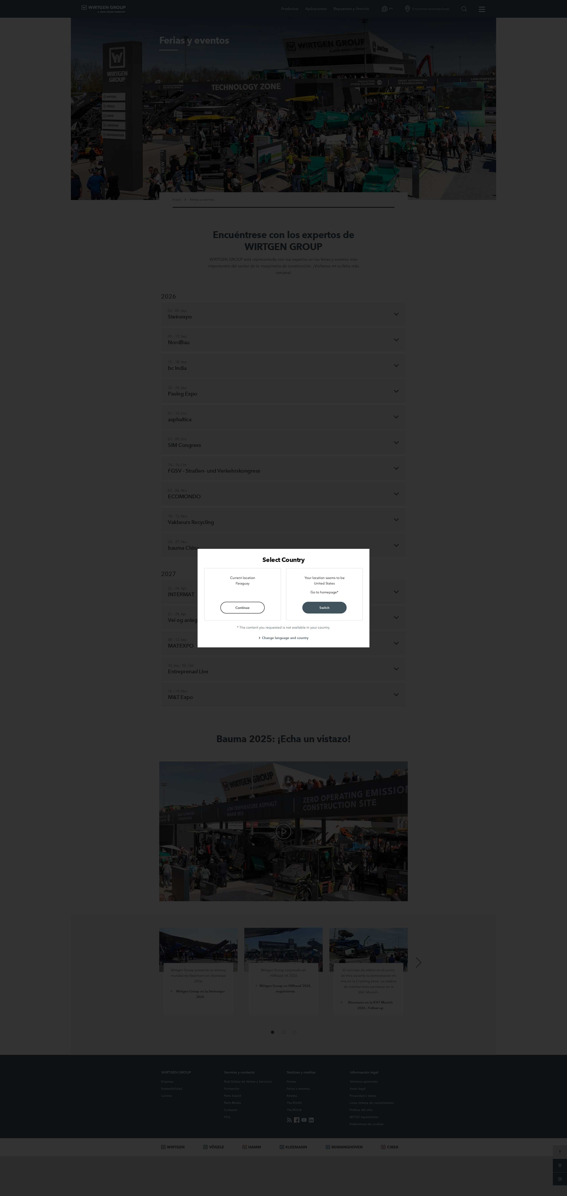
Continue (242, 608)
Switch (324, 608)
